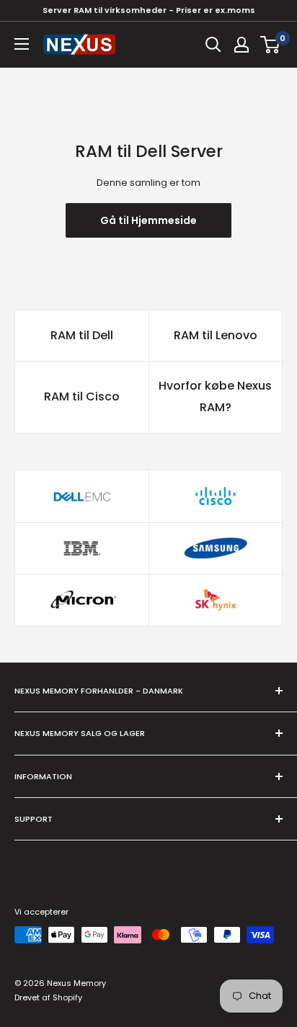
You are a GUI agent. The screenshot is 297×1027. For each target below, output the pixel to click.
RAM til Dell (81, 335)
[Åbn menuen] (21, 44)
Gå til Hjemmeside (148, 220)
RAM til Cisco (82, 396)
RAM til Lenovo (215, 335)
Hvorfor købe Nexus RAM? (215, 396)
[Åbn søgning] (213, 45)
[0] (271, 44)
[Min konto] (241, 45)
